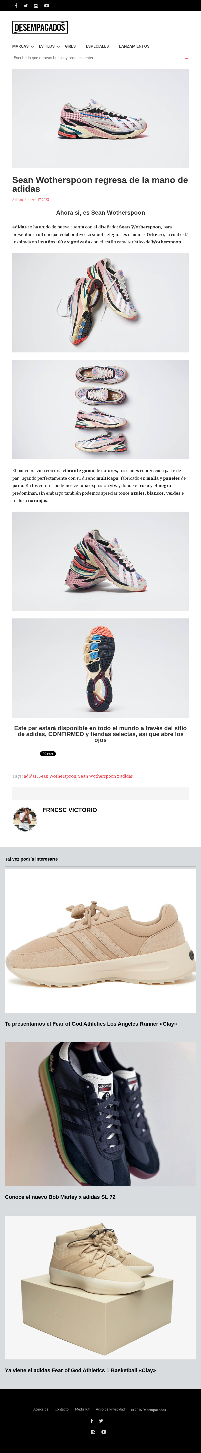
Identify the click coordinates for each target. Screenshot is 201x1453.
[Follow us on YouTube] (45, 5)
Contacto (62, 1409)
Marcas (20, 46)
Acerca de (40, 1409)
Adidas (17, 199)
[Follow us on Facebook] (16, 5)
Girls (70, 46)
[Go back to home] (40, 27)
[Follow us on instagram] (36, 5)
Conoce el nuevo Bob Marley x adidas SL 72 (60, 1197)
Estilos (47, 46)
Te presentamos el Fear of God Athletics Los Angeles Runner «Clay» (91, 1024)
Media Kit (82, 1409)
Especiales (97, 46)
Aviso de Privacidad (110, 1409)
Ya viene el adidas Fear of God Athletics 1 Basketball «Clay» (80, 1370)
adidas (30, 776)
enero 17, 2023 (38, 199)
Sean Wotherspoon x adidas (105, 776)
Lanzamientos (134, 46)
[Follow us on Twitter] (26, 5)
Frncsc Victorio (69, 810)
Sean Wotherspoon (57, 776)
